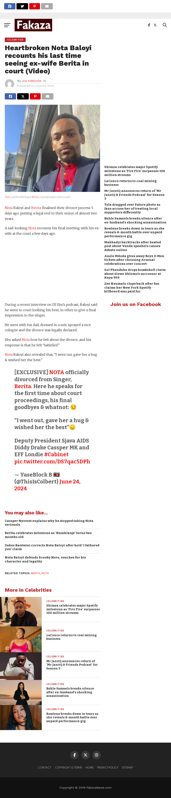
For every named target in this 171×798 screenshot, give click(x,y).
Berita (35, 197)
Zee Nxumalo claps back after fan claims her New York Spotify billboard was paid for (131, 287)
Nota (7, 197)
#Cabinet (56, 454)
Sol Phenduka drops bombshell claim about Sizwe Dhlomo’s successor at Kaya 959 (135, 273)
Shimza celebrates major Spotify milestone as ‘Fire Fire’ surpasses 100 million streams (134, 171)
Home (90, 767)
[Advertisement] (53, 269)
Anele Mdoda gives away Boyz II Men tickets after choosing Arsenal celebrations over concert (134, 260)
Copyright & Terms (68, 767)
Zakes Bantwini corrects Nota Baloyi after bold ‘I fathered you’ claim (52, 547)
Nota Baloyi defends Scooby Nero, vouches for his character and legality (45, 559)
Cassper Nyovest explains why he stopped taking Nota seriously (49, 523)
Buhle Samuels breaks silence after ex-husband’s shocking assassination (135, 220)
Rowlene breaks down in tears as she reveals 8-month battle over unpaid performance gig (134, 232)
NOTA (56, 372)
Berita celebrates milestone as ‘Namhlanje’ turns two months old (48, 535)
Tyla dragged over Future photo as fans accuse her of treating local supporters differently (132, 208)
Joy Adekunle (31, 80)
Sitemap (127, 767)
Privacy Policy (107, 767)
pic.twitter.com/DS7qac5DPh (52, 461)
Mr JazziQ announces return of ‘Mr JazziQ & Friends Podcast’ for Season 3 (134, 194)
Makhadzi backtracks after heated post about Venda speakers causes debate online (132, 246)
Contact (44, 767)
